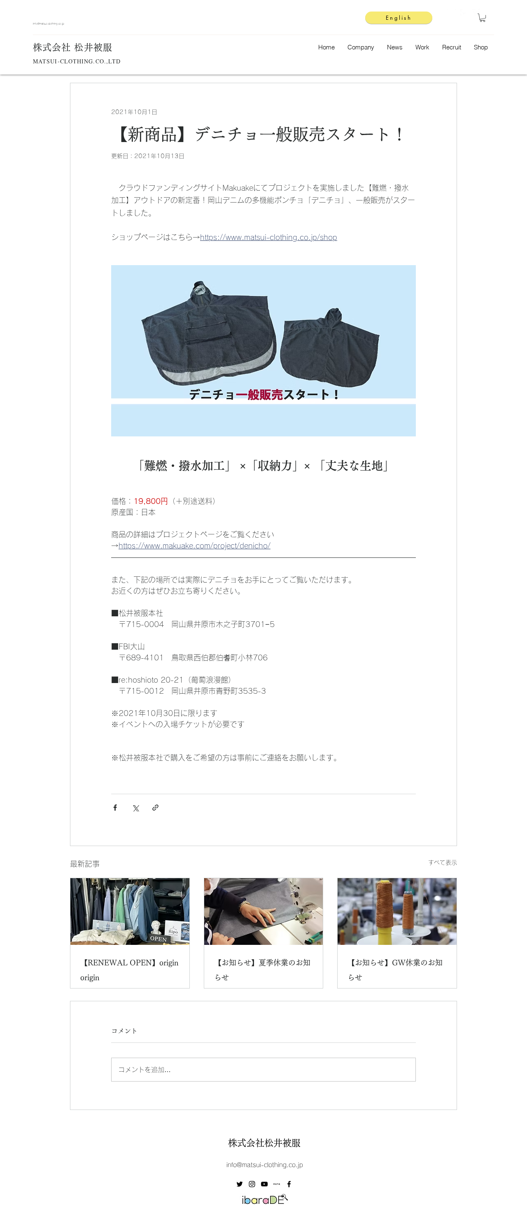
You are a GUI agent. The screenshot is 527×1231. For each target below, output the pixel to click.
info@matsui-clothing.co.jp (48, 24)
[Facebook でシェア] (115, 807)
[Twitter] (476, 13)
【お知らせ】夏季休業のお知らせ (262, 970)
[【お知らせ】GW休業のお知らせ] (397, 911)
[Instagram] (452, 13)
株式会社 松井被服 (72, 47)
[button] (482, 18)
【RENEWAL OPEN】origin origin (129, 970)
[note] (277, 1191)
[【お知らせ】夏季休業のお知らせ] (263, 911)
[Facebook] (464, 13)
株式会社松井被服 (264, 1149)
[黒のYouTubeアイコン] (264, 1191)
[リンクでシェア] (155, 807)
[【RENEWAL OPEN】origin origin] (129, 911)
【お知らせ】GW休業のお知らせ (395, 970)
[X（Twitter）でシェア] (135, 807)
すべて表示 (442, 862)
